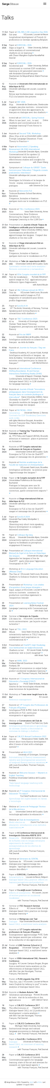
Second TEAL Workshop (30, 133)
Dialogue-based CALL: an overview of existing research (26, 1044)
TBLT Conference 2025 (27, 319)
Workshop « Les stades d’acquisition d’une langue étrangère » (26, 586)
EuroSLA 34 (22, 306)
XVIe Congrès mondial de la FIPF (31, 274)
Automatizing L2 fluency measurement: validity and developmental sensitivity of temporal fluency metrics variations (27, 760)
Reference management (20, 699)
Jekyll (31, 1082)
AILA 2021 (27, 752)
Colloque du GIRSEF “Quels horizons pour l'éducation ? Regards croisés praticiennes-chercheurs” (28, 170)
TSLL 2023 (22, 629)
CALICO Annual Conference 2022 (31, 736)
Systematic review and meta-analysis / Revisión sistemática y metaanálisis (27, 267)
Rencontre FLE (25, 191)
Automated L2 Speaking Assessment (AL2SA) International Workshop (24, 149)
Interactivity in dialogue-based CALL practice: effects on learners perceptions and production (28, 880)
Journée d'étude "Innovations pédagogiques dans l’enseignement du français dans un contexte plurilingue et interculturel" (27, 393)
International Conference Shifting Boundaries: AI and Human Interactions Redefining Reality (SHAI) (25, 371)
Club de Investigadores (29, 820)
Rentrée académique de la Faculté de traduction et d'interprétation (26, 463)
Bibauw (10, 4)
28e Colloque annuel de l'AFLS (30, 290)
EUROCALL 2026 (24, 45)
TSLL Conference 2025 (29, 209)
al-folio (39, 1082)
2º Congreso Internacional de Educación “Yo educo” (27, 792)
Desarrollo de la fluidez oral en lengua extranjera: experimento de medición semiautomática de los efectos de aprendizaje (27, 843)
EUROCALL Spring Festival (32, 118)
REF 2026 (21, 102)
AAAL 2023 (22, 660)
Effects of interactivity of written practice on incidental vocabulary (24, 895)
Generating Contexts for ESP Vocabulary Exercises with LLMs (27, 415)
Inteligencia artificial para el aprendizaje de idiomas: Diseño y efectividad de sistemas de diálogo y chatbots (28, 728)
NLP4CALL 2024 (24, 410)
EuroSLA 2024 (23, 517)
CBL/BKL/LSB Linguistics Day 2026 (32, 32)
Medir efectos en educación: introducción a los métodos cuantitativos (27, 825)
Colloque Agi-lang (25, 535)
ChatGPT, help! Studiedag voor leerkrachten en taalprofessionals (27, 646)
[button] (32, 53)
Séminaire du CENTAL (28, 859)
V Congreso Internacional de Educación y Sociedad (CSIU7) (26, 680)
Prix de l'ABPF (25, 334)
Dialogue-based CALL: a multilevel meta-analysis (28, 922)
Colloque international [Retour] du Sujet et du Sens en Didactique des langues (27, 553)
